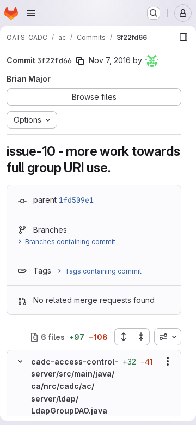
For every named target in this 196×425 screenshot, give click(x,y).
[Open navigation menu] (31, 13)
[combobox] (167, 336)
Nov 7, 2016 (110, 60)
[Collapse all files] (141, 336)
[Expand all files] (123, 336)
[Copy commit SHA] (80, 61)
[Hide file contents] (20, 361)
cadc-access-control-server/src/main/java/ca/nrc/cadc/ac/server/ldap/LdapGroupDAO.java (74, 386)
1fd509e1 (76, 200)
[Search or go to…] (153, 13)
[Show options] (167, 361)
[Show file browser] (183, 37)
